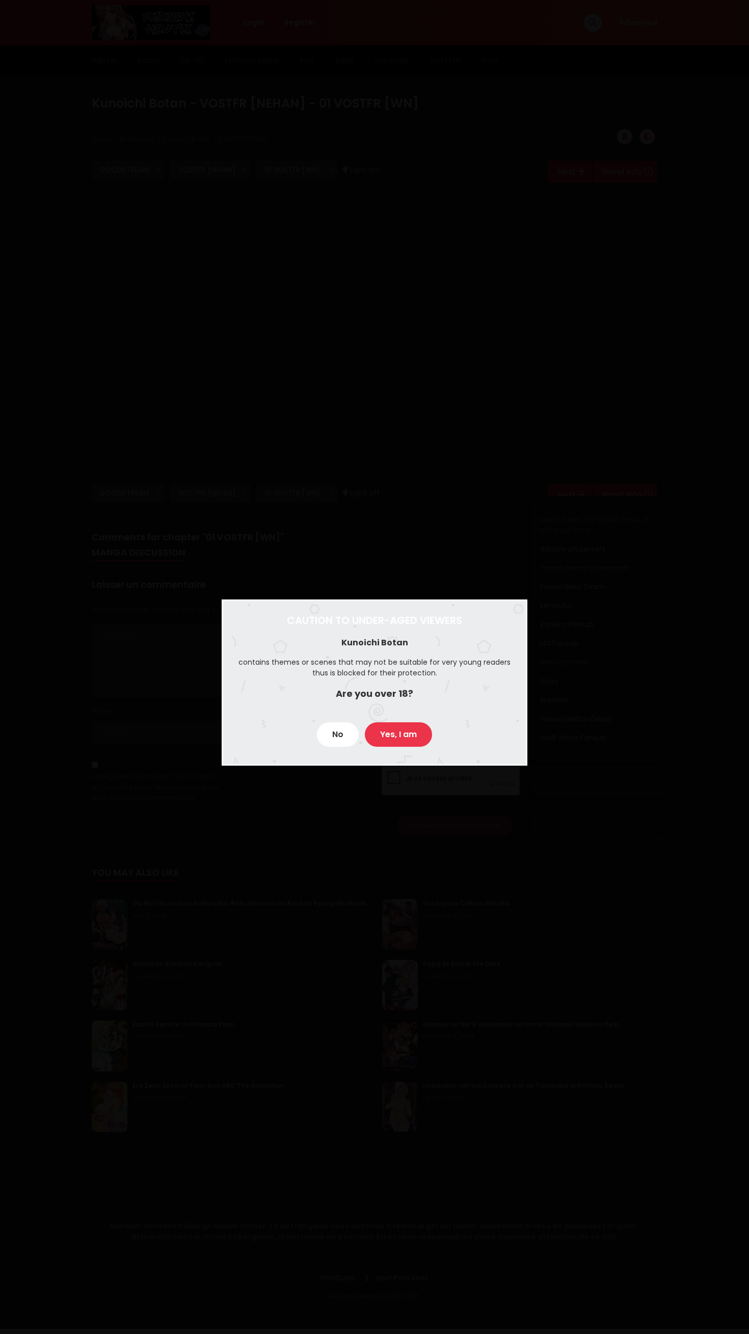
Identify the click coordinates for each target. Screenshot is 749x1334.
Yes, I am (398, 734)
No (337, 734)
